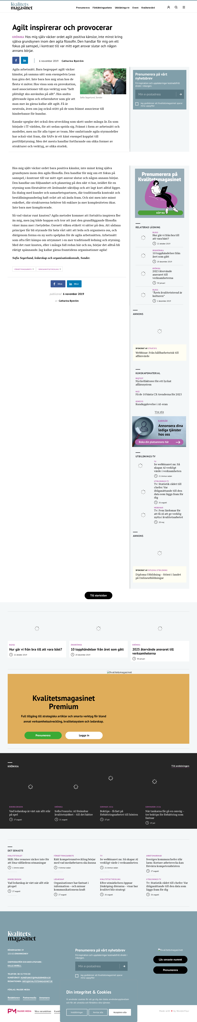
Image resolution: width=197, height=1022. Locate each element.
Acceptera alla (120, 1012)
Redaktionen (14, 997)
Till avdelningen (180, 766)
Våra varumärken (43, 1011)
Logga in (84, 735)
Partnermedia (29, 997)
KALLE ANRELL (14, 965)
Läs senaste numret (170, 959)
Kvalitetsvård (148, 7)
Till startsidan (98, 595)
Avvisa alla (98, 1012)
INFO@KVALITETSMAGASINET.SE (37, 981)
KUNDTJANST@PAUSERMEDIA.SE (36, 977)
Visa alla (159, 411)
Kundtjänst (59, 1011)
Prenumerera (83, 7)
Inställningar (77, 1012)
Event (135, 7)
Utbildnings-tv (122, 7)
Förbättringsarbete (102, 7)
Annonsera (44, 997)
